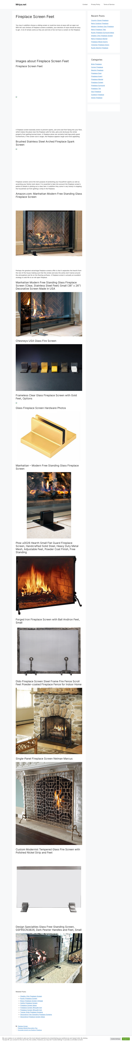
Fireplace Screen (23, 1026)
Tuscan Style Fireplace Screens (31, 1012)
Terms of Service (109, 4)
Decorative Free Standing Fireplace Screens (36, 1014)
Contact (85, 4)
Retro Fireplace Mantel (99, 39)
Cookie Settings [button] (115, 1039)
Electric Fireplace (97, 70)
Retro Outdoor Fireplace (99, 23)
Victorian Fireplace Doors (100, 45)
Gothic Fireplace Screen (28, 1003)
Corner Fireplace (97, 67)
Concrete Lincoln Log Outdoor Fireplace (30, 1030)
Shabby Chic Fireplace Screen (31, 996)
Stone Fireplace (96, 98)
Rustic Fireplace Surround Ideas (102, 33)
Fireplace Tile (96, 88)
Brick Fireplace (96, 64)
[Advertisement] (49, 45)
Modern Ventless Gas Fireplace (102, 26)
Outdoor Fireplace (97, 95)
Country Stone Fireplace (99, 20)
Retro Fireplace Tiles (98, 29)
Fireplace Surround (98, 85)
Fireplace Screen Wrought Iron (31, 1008)
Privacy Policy (95, 4)
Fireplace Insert (96, 76)
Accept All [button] (126, 1039)
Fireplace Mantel (97, 79)
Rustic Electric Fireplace (99, 48)
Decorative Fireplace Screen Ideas (32, 1017)
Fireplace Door (96, 73)
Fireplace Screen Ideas (28, 1005)
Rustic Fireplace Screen (28, 998)
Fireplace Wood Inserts (99, 42)
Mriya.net (21, 4)
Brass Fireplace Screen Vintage (31, 1001)
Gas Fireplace (96, 92)
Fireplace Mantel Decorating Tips (27, 1028)
